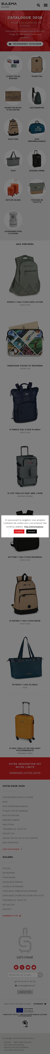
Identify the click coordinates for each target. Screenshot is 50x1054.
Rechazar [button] (31, 531)
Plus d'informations (33, 527)
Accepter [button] (19, 531)
